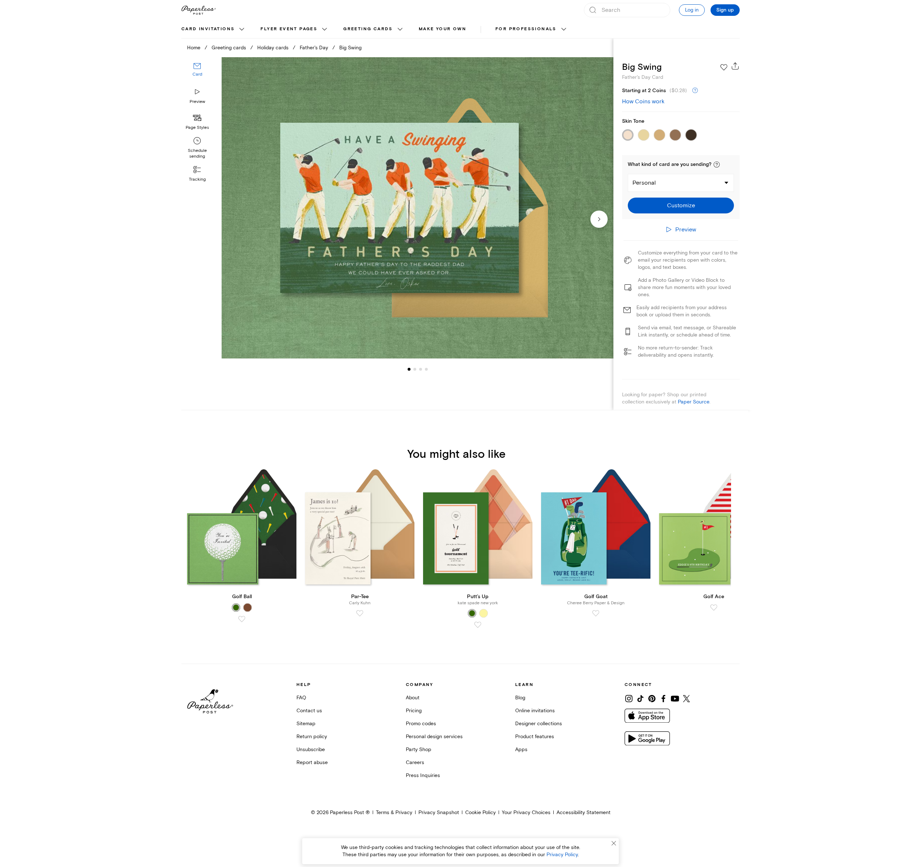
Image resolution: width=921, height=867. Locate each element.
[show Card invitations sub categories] (241, 29)
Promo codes (421, 724)
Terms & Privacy (394, 812)
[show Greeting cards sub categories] (400, 29)
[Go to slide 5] (426, 369)
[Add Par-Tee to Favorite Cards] (359, 613)
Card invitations (208, 29)
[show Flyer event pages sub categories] (324, 29)
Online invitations (535, 711)
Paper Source (693, 402)
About (412, 698)
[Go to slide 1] (409, 369)
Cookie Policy (480, 812)
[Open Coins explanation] (695, 90)
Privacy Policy (562, 855)
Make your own (442, 29)
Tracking (197, 179)
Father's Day (314, 48)
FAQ (301, 698)
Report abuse (312, 762)
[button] (716, 164)
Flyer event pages (288, 29)
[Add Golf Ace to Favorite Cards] (713, 607)
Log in (692, 10)
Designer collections (538, 724)
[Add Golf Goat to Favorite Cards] (595, 613)
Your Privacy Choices (526, 812)
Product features (534, 736)
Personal (644, 182)
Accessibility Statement (584, 812)
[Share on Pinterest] (652, 698)
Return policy (311, 736)
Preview (197, 101)
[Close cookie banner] (613, 843)
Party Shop (418, 749)
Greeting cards (368, 29)
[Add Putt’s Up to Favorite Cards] (477, 624)
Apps (521, 749)
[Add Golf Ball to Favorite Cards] (241, 619)
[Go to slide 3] (414, 369)
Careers (415, 762)
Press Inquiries (423, 775)
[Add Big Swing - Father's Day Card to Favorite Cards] (724, 67)
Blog (520, 698)
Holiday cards (273, 48)
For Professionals (526, 29)
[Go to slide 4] (420, 369)
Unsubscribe (310, 749)
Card (197, 74)
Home (193, 48)
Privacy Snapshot (438, 812)
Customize (681, 205)
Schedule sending (197, 153)
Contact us (309, 711)
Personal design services (434, 736)
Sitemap (306, 724)
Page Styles (197, 127)
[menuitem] (213, 29)
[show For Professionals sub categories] (563, 29)
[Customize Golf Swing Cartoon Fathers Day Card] (417, 208)
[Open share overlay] (735, 66)
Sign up (725, 10)
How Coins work (643, 101)
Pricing (414, 711)
